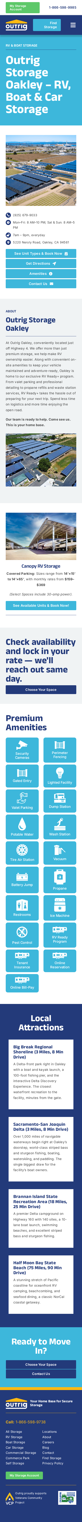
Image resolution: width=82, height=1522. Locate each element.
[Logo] (16, 21)
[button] (8, 460)
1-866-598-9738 (26, 1422)
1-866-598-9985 (62, 7)
